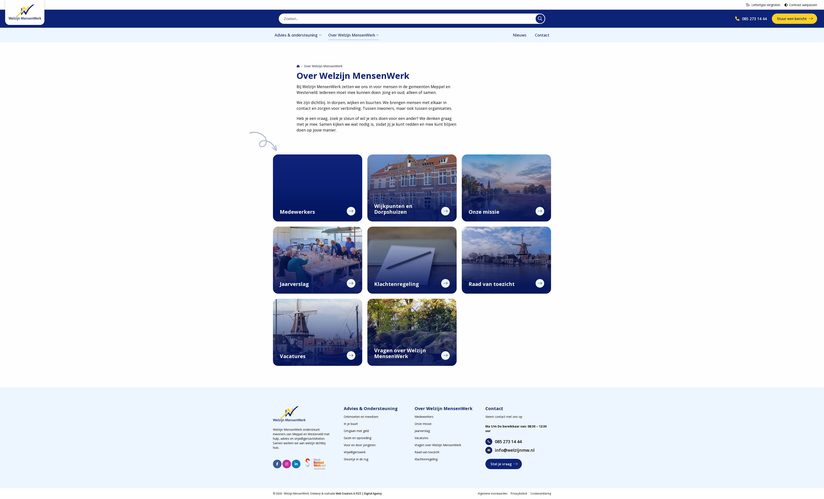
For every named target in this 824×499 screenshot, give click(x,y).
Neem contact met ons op (503, 417)
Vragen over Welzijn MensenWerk (438, 445)
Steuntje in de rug (356, 459)
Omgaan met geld (356, 431)
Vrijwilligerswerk (355, 452)
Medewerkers (424, 417)
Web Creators (344, 493)
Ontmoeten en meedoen (361, 417)
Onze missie (423, 424)
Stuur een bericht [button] (792, 18)
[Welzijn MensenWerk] (24, 12)
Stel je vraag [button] (501, 464)
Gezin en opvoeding (357, 438)
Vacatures (421, 438)
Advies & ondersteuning (296, 35)
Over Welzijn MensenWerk (351, 35)
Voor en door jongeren (360, 445)
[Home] (298, 66)
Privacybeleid (519, 493)
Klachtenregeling (426, 459)
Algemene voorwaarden (492, 493)
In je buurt (351, 424)
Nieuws (519, 35)
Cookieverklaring (540, 493)
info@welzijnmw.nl (515, 450)
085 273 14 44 (508, 441)
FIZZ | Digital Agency (369, 493)
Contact (542, 35)
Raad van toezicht (427, 452)
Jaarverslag (422, 431)
